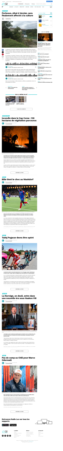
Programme (16, 434)
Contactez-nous (8, 1)
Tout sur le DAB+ (37, 6)
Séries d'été (22, 6)
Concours (27, 6)
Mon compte (49, 1)
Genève (39, 432)
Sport (39, 435)
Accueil (15, 432)
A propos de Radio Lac (17, 435)
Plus (43, 6)
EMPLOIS (15, 437)
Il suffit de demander (29, 433)
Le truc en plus (40, 436)
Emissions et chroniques (17, 433)
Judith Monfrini (8, 18)
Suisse (39, 434)
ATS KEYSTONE (8, 182)
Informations (28, 435)
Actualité (16, 6)
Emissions (11, 6)
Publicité (3, 1)
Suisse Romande (40, 433)
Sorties (31, 6)
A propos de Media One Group (17, 1)
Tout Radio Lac (28, 436)
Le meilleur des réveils (29, 432)
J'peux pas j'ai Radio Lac (29, 434)
